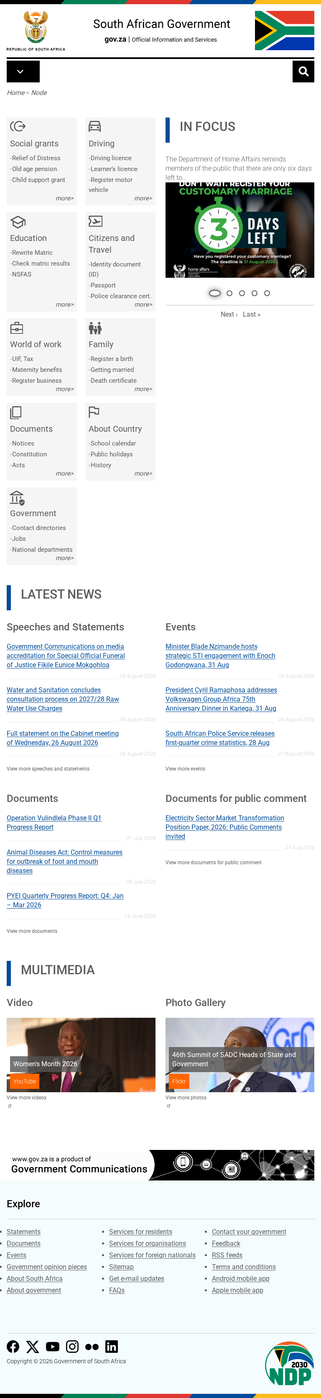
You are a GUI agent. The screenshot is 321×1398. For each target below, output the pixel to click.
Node (38, 93)
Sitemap (121, 1267)
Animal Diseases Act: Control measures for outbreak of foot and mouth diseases (64, 861)
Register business (37, 380)
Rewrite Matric (32, 252)
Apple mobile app (237, 1290)
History (101, 465)
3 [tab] (242, 282)
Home (15, 93)
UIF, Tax (22, 359)
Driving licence (111, 158)
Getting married (112, 370)
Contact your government (249, 1232)
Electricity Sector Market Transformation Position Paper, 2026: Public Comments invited (225, 827)
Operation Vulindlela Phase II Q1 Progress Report (54, 822)
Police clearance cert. (121, 296)
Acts (18, 465)
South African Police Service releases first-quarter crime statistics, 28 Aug (220, 738)
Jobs (19, 539)
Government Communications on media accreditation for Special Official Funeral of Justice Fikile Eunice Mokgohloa (66, 656)
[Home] (36, 31)
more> (65, 198)
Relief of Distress (36, 158)
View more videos (26, 1098)
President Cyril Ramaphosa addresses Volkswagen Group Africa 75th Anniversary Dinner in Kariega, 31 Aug (221, 699)
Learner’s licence (114, 169)
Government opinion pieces (47, 1267)
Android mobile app (241, 1279)
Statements (24, 1232)
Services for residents (140, 1232)
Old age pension (34, 169)
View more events (185, 769)
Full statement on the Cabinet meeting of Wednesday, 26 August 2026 (63, 738)
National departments (42, 549)
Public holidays (112, 454)
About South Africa (35, 1279)
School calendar (113, 443)
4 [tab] (254, 282)
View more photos (186, 1098)
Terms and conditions (244, 1267)
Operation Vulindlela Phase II (213, 162)
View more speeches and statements (48, 769)
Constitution (29, 454)
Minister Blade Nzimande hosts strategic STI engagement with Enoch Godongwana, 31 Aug (220, 656)
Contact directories (39, 528)
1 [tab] (213, 282)
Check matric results (41, 263)
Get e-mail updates (136, 1279)
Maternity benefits (37, 370)
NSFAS (21, 274)
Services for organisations (147, 1243)
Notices (23, 443)
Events (16, 1255)
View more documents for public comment (214, 862)
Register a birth (112, 359)
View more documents (32, 931)
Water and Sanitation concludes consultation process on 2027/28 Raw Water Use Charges (63, 699)
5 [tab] (267, 282)
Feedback (226, 1243)
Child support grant (38, 180)
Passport (103, 285)
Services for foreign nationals (152, 1255)
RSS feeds (227, 1255)
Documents (24, 1243)
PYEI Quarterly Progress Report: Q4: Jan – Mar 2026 (65, 900)
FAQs (117, 1290)
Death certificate (114, 380)
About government (34, 1290)
